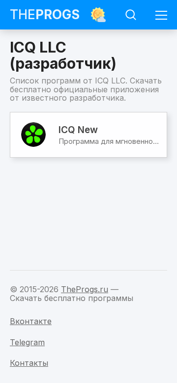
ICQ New (78, 130)
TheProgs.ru (84, 289)
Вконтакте (31, 321)
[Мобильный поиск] (131, 14)
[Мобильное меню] (161, 14)
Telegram (27, 342)
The (45, 14)
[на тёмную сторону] (98, 14)
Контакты (29, 363)
